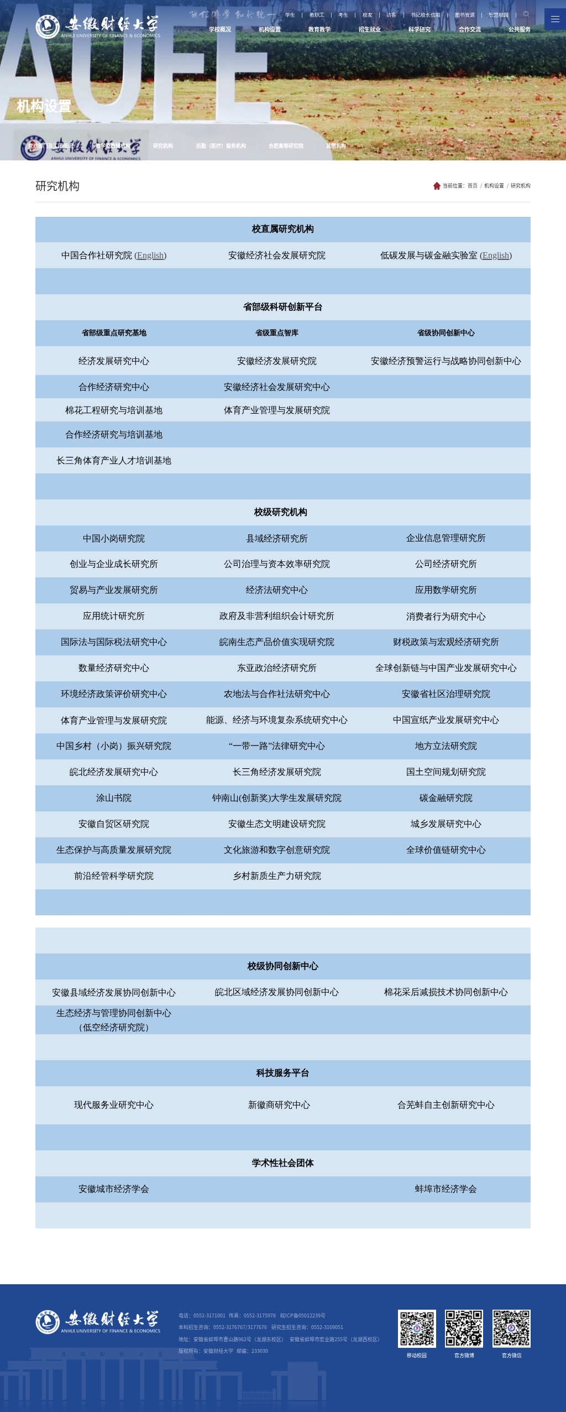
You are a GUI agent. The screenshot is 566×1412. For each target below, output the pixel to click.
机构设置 (270, 29)
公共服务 (520, 29)
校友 (368, 15)
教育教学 (319, 29)
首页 (473, 185)
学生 (290, 15)
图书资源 (465, 15)
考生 (343, 15)
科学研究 (419, 29)
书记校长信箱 (426, 15)
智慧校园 (499, 15)
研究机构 (521, 185)
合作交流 (470, 29)
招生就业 (370, 29)
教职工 (317, 15)
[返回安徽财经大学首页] (97, 18)
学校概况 (220, 29)
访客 (391, 15)
